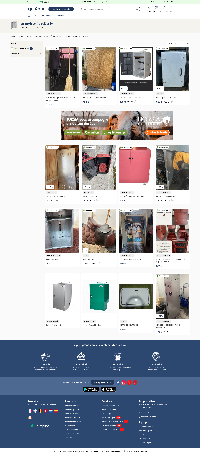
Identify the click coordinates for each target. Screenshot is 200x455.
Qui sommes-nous (146, 426)
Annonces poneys (72, 409)
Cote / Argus (107, 413)
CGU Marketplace (145, 442)
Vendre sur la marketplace (112, 421)
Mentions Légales (145, 430)
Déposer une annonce (110, 405)
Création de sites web (110, 429)
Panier (171, 11)
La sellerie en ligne (72, 433)
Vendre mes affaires (110, 409)
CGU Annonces (144, 438)
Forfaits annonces (109, 425)
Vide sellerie (70, 425)
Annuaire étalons (72, 413)
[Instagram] (123, 382)
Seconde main (22, 48)
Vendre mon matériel (61, 9)
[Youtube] (129, 382)
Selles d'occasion (71, 429)
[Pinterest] (135, 382)
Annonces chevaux (72, 405)
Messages (157, 11)
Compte (165, 11)
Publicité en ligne (108, 417)
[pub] (117, 125)
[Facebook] (118, 382)
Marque (15, 53)
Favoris (149, 11)
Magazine (69, 437)
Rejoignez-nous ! (102, 382)
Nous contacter (145, 413)
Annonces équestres (73, 421)
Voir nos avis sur (33, 2)
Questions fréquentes (147, 417)
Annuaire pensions (72, 417)
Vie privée (142, 434)
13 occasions (39, 27)
